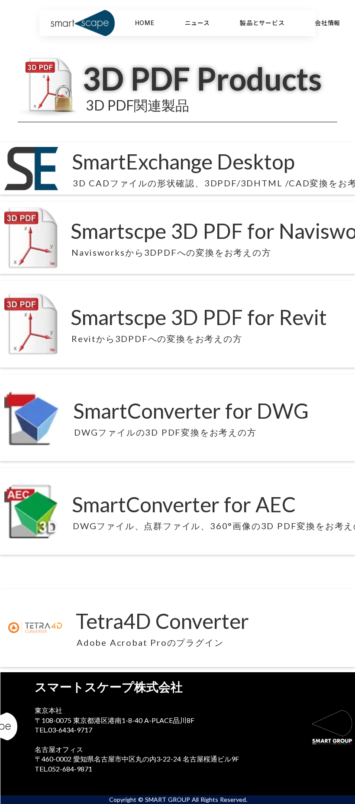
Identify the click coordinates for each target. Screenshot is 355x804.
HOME (145, 22)
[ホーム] (91, 23)
